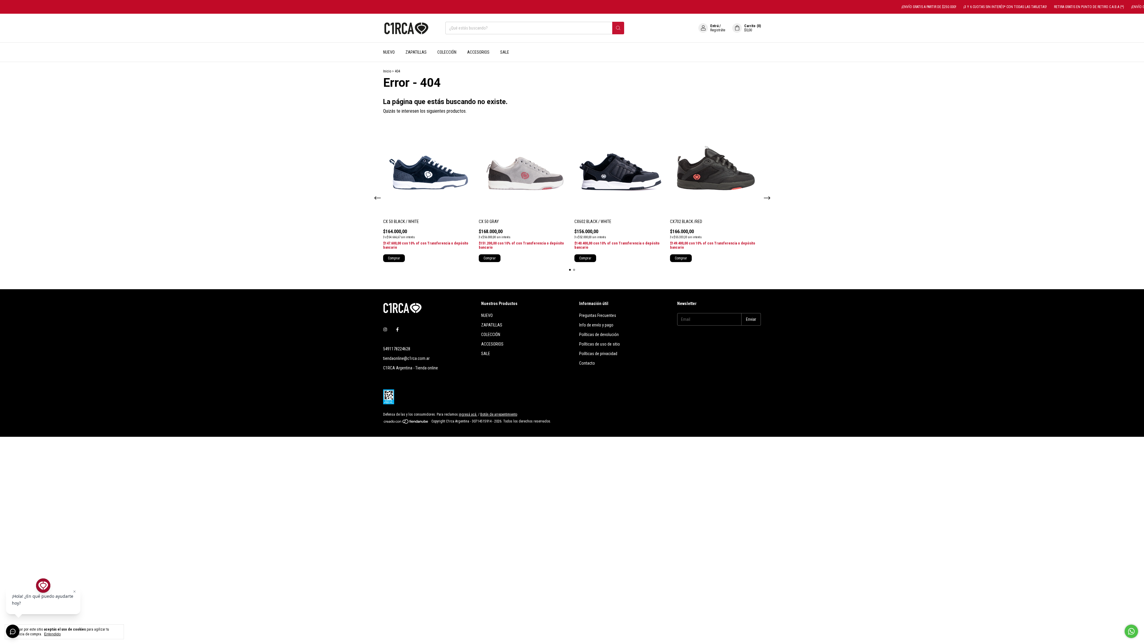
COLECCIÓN (446, 52)
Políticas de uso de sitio (599, 344)
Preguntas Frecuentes (597, 315)
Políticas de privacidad (598, 353)
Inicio (387, 71)
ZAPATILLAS (416, 52)
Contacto (587, 363)
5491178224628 (396, 348)
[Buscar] (618, 28)
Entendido (52, 634)
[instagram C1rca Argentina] (385, 329)
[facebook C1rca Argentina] (397, 329)
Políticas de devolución (599, 334)
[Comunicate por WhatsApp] (1131, 631)
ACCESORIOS (478, 52)
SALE (504, 52)
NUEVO (389, 52)
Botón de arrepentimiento (498, 414)
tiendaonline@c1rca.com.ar (406, 358)
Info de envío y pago (596, 325)
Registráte (717, 30)
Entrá (714, 26)
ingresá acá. (468, 414)
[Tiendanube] (406, 423)
